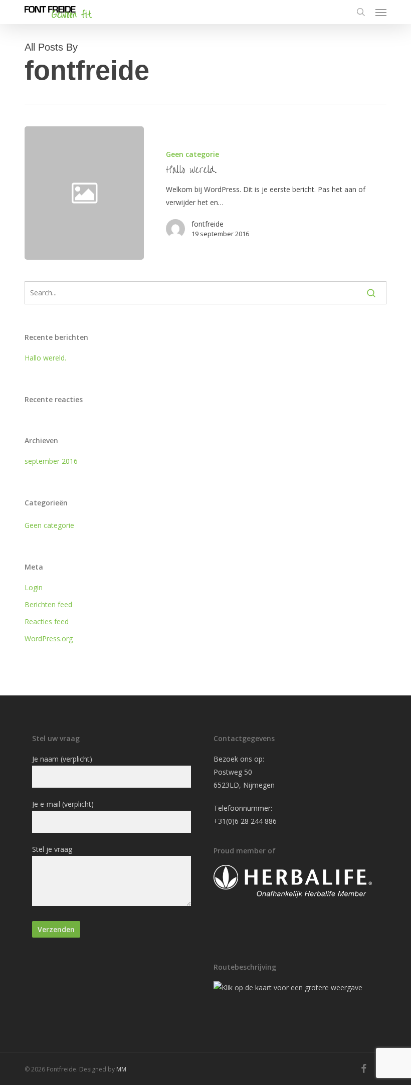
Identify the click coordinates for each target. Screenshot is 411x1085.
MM (121, 1069)
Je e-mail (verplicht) (63, 804)
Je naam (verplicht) (62, 759)
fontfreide (207, 224)
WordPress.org (49, 638)
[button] (380, 12)
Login (34, 587)
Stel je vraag (52, 849)
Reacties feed (47, 621)
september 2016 (51, 461)
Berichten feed (48, 604)
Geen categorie (192, 154)
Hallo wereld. (45, 358)
